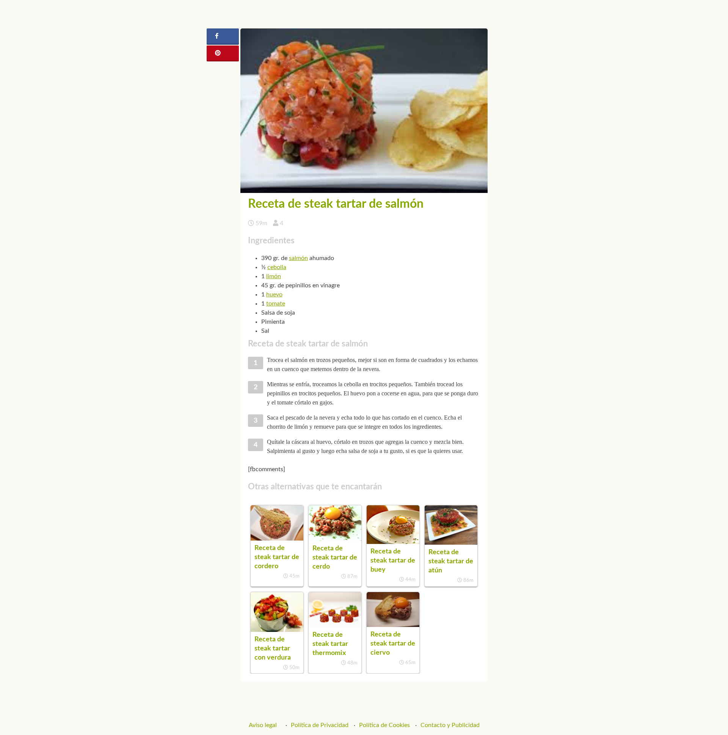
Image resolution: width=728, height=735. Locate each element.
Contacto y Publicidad (450, 725)
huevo (274, 294)
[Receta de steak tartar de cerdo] (335, 539)
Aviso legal (263, 725)
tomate (275, 304)
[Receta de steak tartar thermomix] (335, 625)
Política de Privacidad (319, 725)
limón (273, 276)
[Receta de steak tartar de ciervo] (393, 625)
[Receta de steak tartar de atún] (451, 543)
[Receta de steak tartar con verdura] (277, 630)
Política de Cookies (384, 725)
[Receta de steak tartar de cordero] (277, 539)
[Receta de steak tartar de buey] (393, 542)
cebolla (276, 267)
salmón (298, 258)
